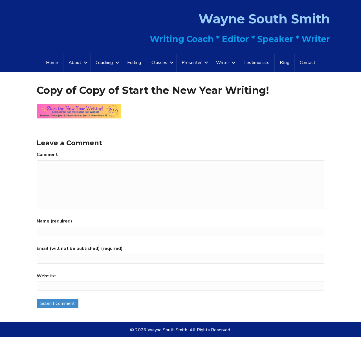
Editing (134, 63)
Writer (222, 63)
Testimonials (256, 63)
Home (52, 63)
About (75, 63)
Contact (307, 63)
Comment (47, 154)
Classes (159, 63)
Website (46, 276)
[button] (85, 63)
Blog (284, 63)
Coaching (104, 63)
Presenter (192, 63)
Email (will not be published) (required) (80, 248)
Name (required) (54, 221)
